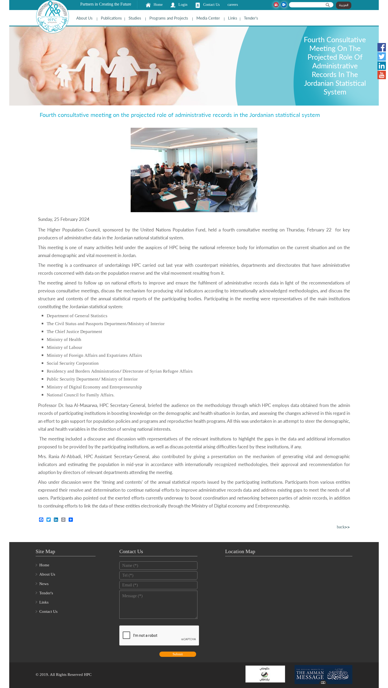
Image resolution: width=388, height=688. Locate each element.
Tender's (251, 18)
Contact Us (211, 5)
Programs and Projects (168, 18)
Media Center (208, 18)
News (44, 584)
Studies (135, 18)
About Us (84, 18)
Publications (111, 18)
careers (233, 5)
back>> (343, 527)
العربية (343, 5)
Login (182, 5)
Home (158, 5)
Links (232, 18)
